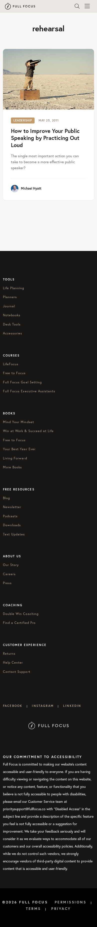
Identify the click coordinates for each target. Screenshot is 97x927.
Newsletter (12, 507)
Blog (6, 498)
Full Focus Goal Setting (22, 382)
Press (7, 583)
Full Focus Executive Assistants (29, 391)
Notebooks (11, 315)
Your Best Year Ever (19, 449)
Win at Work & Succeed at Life (28, 431)
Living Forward (15, 458)
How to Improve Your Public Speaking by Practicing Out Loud (45, 138)
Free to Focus (14, 373)
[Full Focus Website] (48, 725)
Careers (9, 574)
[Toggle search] (77, 6)
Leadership (22, 120)
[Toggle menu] (87, 6)
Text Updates (14, 534)
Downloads (12, 525)
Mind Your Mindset (18, 422)
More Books (12, 467)
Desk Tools (12, 324)
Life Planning (13, 288)
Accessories (12, 333)
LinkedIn (72, 706)
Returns (9, 653)
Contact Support (16, 672)
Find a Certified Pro (19, 623)
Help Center (13, 662)
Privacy (61, 908)
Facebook (12, 706)
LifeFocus (10, 364)
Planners (10, 297)
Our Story (11, 565)
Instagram (42, 706)
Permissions (71, 902)
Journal (9, 306)
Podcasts (10, 516)
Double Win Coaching (21, 614)
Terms (33, 908)
